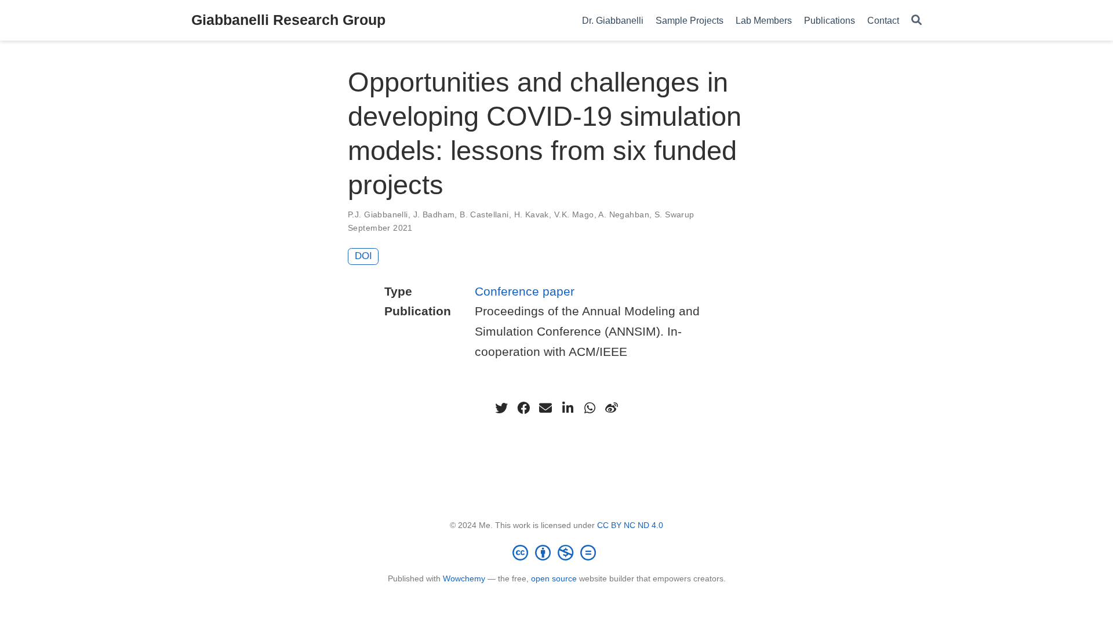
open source (554, 578)
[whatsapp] (589, 408)
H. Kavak (531, 214)
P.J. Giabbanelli (378, 214)
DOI (363, 255)
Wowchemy (464, 578)
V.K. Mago (574, 214)
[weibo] (611, 408)
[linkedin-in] (567, 408)
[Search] (916, 20)
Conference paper (524, 291)
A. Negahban (623, 214)
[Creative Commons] (556, 552)
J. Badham (434, 214)
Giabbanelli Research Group (288, 20)
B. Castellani (484, 214)
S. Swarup (674, 214)
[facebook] (523, 408)
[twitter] (501, 408)
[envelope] (545, 408)
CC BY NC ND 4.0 (630, 525)
